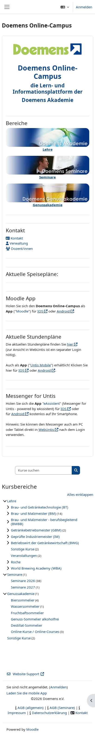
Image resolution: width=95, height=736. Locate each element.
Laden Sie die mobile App (26, 693)
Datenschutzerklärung (49, 712)
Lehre (11, 501)
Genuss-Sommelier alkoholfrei (35, 619)
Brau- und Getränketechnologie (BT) (39, 507)
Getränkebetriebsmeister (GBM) (36, 530)
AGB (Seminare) (62, 707)
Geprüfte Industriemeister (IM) (35, 536)
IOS (40, 311)
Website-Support (26, 674)
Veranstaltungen (24, 555)
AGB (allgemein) (31, 707)
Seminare (14, 574)
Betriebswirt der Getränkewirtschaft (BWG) (45, 542)
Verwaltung (18, 243)
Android (64, 311)
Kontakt (16, 238)
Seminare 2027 (23, 587)
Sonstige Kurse (22, 549)
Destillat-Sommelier (26, 625)
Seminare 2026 (23, 580)
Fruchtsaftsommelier (27, 612)
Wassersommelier (25, 606)
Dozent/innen (21, 248)
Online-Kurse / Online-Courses (35, 631)
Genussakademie (20, 593)
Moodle (22, 311)
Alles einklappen (80, 494)
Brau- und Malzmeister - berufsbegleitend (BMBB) (44, 521)
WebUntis (47, 429)
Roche (16, 562)
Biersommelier (22, 600)
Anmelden (84, 7)
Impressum (17, 712)
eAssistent (52, 403)
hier (70, 344)
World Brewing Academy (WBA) (36, 568)
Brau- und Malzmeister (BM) (33, 513)
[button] (65, 7)
